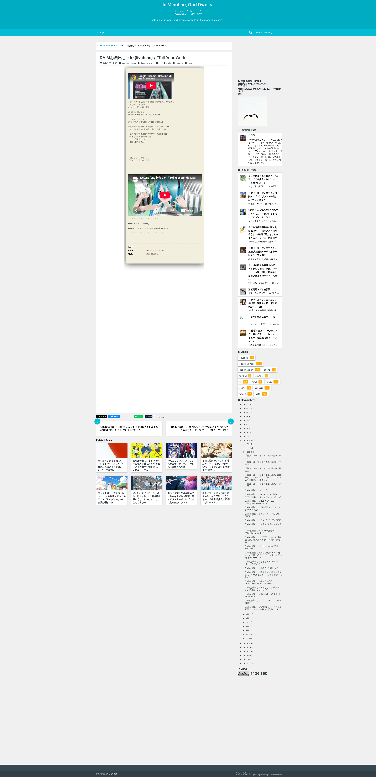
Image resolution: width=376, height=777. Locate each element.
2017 (245, 436)
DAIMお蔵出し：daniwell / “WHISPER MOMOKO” (262, 595)
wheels (245, 394)
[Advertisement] (260, 59)
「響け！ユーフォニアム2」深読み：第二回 (263, 469)
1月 (247, 638)
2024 (245, 408)
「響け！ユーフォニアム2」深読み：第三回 (263, 463)
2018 (245, 432)
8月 (247, 618)
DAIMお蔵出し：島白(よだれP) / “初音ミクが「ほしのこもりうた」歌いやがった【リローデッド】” (263, 555)
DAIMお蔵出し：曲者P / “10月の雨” (261, 568)
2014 (245, 647)
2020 (245, 424)
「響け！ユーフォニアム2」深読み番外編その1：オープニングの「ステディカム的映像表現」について (263, 477)
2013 (245, 651)
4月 (247, 626)
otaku (167, 63)
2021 (245, 420)
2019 (245, 428)
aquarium (246, 357)
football (244, 376)
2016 (245, 440)
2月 (247, 634)
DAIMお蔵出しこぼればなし (258, 490)
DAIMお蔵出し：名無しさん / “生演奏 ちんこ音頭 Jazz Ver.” (263, 588)
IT (158, 63)
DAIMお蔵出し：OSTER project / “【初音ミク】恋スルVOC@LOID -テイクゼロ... (263, 539)
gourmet (261, 376)
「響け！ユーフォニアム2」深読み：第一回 (263, 485)
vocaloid (178, 63)
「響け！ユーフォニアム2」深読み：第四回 (263, 456)
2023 (245, 412)
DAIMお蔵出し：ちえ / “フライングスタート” (263, 525)
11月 (248, 448)
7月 (247, 622)
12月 (148, 251)
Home (106, 45)
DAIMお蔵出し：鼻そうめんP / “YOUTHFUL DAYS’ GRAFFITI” (259, 582)
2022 (245, 416)
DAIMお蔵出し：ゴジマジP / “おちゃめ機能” (263, 601)
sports (244, 388)
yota (116, 45)
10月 (248, 452)
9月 (247, 614)
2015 (245, 643)
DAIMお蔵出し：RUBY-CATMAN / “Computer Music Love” (261, 502)
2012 (155, 251)
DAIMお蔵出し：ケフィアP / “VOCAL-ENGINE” (262, 514)
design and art (145, 63)
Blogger (113, 773)
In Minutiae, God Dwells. (188, 4)
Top (99, 32)
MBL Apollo (253, 775)
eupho (269, 370)
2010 (245, 663)
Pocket (161, 417)
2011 (245, 659)
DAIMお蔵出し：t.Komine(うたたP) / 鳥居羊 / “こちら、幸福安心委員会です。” (263, 608)
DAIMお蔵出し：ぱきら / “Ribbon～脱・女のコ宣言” (261, 562)
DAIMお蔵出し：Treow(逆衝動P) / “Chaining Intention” (261, 531)
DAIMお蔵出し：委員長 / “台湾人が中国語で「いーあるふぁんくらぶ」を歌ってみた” (263, 574)
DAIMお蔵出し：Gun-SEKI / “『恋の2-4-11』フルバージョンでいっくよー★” (263, 495)
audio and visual (127, 63)
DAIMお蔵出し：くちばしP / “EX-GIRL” (263, 520)
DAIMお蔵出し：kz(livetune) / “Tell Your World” (144, 58)
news (256, 382)
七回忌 (251, 135)
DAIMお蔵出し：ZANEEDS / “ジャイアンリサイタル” (263, 508)
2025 (245, 404)
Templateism (277, 775)
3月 (247, 630)
